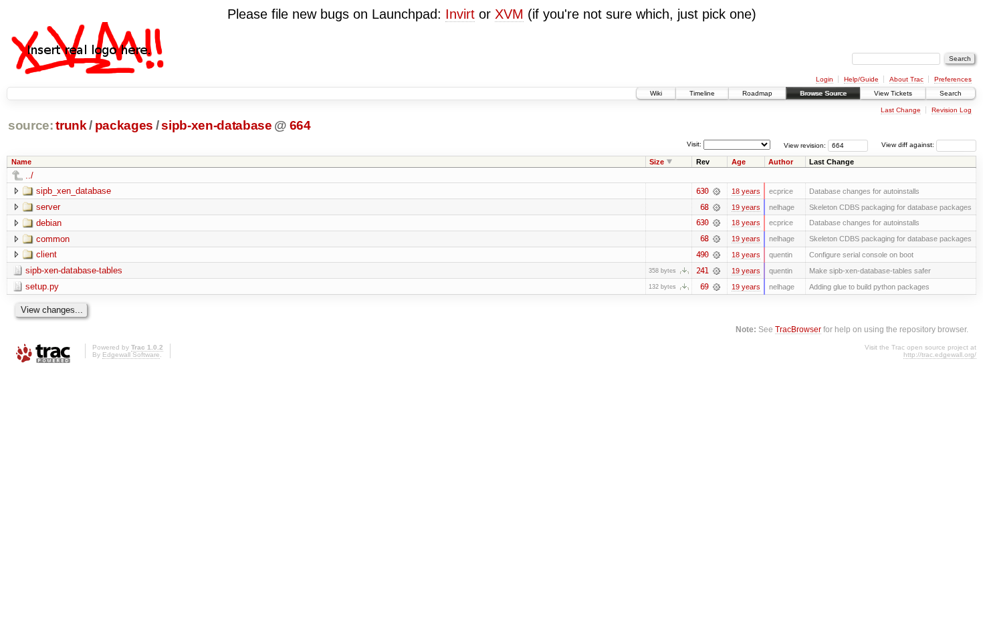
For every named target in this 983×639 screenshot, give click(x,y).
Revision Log (952, 110)
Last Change (901, 110)
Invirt (460, 14)
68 (704, 207)
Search (951, 93)
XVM (509, 14)
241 (702, 270)
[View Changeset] (716, 191)
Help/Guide (861, 79)
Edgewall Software (131, 354)
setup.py (42, 286)
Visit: (694, 144)
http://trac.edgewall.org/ (939, 354)
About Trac (906, 79)
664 (300, 125)
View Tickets (893, 93)
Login (824, 79)
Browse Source (823, 93)
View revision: (805, 144)
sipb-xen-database (216, 125)
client (46, 254)
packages (124, 125)
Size (656, 162)
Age (739, 162)
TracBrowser (798, 329)
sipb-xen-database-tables (73, 270)
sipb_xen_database (73, 191)
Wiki (656, 93)
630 (702, 191)
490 (702, 254)
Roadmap (757, 93)
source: (30, 125)
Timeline (702, 93)
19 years (746, 207)
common (53, 239)
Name (21, 162)
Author (780, 162)
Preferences (953, 79)
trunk (71, 125)
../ (29, 175)
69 (704, 286)
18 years (746, 191)
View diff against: (908, 144)
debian (49, 223)
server (48, 207)
